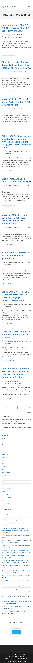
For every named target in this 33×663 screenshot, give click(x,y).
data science (5, 454)
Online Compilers (6, 476)
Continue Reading (9, 54)
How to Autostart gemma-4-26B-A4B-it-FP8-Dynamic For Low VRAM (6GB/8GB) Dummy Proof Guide (16, 373)
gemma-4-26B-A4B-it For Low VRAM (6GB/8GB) (13, 596)
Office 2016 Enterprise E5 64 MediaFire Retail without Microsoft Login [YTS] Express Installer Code (16, 296)
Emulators (4, 460)
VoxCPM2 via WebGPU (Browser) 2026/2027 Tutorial (15, 565)
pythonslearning (9, 6)
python (3, 482)
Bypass (3, 438)
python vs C (5, 491)
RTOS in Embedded (6, 497)
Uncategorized (5, 503)
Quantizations (8, 37)
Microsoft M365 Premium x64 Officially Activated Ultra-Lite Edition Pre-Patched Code (15, 219)
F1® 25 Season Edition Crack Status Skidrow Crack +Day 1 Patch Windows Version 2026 (16, 65)
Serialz (3, 500)
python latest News (7, 485)
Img (3, 463)
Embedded (4, 457)
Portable (27, 109)
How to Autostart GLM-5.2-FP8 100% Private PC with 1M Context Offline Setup (16, 28)
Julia (3, 469)
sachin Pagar (7, 35)
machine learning (6, 472)
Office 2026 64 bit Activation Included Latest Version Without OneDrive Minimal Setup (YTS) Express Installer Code (16, 142)
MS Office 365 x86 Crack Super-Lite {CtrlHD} (13, 586)
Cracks (27, 72)
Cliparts (4, 445)
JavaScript (4, 466)
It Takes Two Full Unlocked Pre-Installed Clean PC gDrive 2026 (15, 255)
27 (29, 407)
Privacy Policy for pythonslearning (16, 656)
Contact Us (10, 655)
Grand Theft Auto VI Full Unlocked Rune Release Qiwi (16, 180)
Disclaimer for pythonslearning (10, 658)
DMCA (22, 655)
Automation (5, 435)
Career (3, 441)
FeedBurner (20, 634)
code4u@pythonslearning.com (15, 421)
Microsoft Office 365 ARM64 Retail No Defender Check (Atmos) (16, 334)
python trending (6, 488)
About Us (17, 655)
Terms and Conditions (24, 658)
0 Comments (18, 37)
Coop (3, 448)
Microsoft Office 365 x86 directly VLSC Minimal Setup (15, 576)
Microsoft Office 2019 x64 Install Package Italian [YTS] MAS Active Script (16, 102)
